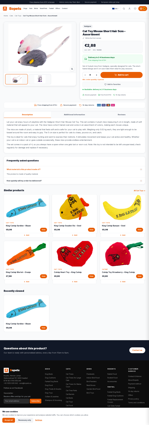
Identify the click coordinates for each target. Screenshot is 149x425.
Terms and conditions (136, 403)
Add (27, 235)
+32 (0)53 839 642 (11, 383)
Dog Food (49, 385)
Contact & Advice (134, 376)
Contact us (137, 350)
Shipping (131, 388)
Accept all (9, 420)
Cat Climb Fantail (113, 406)
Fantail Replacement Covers (115, 401)
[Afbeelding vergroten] (72, 69)
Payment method (134, 384)
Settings (38, 420)
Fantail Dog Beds (51, 381)
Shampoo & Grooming (53, 400)
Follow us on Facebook (13, 388)
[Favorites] (135, 8)
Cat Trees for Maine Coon (73, 385)
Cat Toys (18, 16)
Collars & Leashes (52, 397)
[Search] (124, 8)
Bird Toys (90, 393)
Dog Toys (49, 393)
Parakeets (90, 374)
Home (6, 16)
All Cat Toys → (139, 191)
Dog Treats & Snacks (53, 389)
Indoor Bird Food (93, 378)
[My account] (129, 8)
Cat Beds (69, 398)
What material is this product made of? (24, 169)
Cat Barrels (70, 394)
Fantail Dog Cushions (115, 396)
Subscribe (35, 401)
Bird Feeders (92, 381)
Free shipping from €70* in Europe (42, 2)
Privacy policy (133, 399)
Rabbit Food (112, 374)
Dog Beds (49, 374)
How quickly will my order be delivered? (24, 181)
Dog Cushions (50, 378)
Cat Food (69, 405)
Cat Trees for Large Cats (73, 379)
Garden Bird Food (93, 389)
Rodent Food (112, 378)
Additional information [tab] (74, 115)
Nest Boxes (91, 385)
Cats (11, 16)
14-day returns (133, 391)
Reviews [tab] (121, 115)
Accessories (112, 381)
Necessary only (24, 420)
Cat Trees (69, 374)
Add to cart (123, 75)
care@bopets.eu (25, 383)
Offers (130, 395)
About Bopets (133, 380)
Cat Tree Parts (71, 390)
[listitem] (16, 79)
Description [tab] (27, 115)
